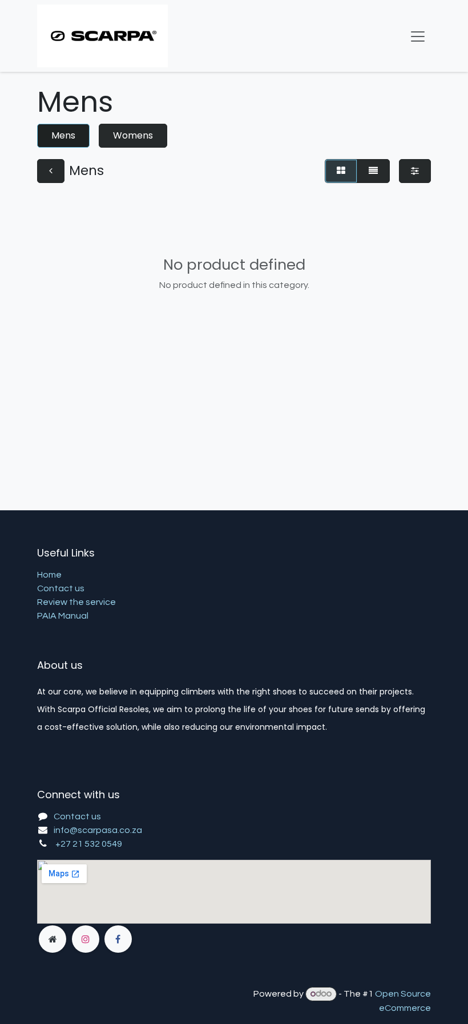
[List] (373, 171)
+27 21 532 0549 (88, 843)
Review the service (76, 602)
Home (49, 574)
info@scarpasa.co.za (98, 830)
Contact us (60, 588)
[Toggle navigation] (418, 36)
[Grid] (341, 171)
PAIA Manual (62, 615)
